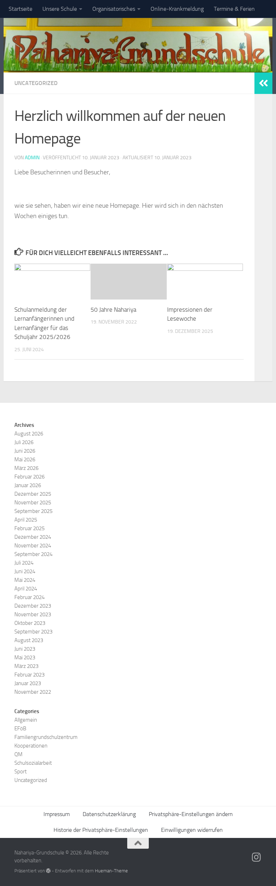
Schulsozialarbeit (33, 763)
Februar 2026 (29, 476)
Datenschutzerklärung (109, 814)
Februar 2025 (29, 528)
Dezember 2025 (32, 494)
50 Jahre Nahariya (113, 309)
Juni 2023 (24, 649)
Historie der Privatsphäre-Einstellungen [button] (101, 829)
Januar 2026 (27, 485)
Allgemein (25, 720)
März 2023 (26, 666)
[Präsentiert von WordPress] (48, 870)
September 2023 (33, 631)
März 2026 (26, 468)
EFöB (20, 728)
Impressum (56, 814)
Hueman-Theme (111, 870)
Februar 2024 (29, 597)
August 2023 (28, 640)
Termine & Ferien (234, 8)
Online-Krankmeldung (177, 8)
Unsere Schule (59, 8)
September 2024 (33, 554)
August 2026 (28, 433)
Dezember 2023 (32, 606)
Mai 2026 (24, 459)
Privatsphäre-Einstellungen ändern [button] (191, 814)
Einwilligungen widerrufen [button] (192, 829)
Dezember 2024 (32, 537)
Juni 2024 (24, 571)
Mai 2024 (24, 580)
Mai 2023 (24, 657)
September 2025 (33, 511)
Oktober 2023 (29, 623)
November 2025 (32, 502)
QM (18, 754)
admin (32, 158)
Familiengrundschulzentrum (46, 737)
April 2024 (25, 588)
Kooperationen (30, 746)
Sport (20, 771)
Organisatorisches (113, 8)
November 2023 (32, 614)
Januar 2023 (27, 683)
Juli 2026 (23, 442)
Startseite (20, 8)
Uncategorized (36, 83)
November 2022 (32, 692)
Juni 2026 (24, 451)
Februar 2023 (29, 674)
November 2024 (32, 545)
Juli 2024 (23, 563)
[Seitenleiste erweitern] (263, 83)
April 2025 (25, 520)
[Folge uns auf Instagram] (257, 857)
